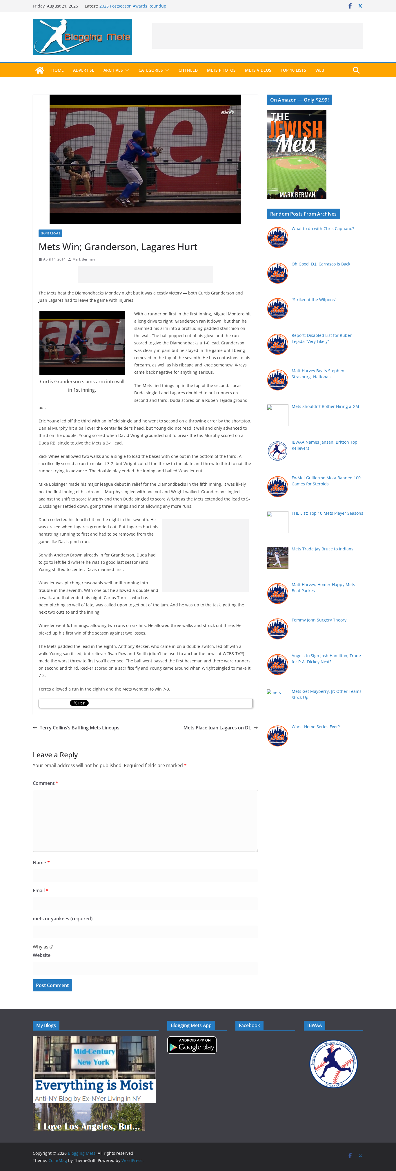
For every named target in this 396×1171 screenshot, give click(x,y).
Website (41, 955)
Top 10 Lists (293, 70)
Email (40, 890)
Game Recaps (50, 233)
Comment (45, 783)
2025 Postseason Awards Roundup (132, 6)
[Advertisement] (257, 36)
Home (57, 70)
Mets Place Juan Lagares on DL (217, 727)
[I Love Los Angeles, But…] (89, 1106)
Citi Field (188, 70)
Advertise (83, 70)
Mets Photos (221, 70)
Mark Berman (83, 259)
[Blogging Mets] (40, 70)
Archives (113, 70)
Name (41, 862)
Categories (151, 70)
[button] (126, 70)
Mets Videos (258, 70)
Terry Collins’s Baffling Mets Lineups (79, 727)
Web (319, 70)
